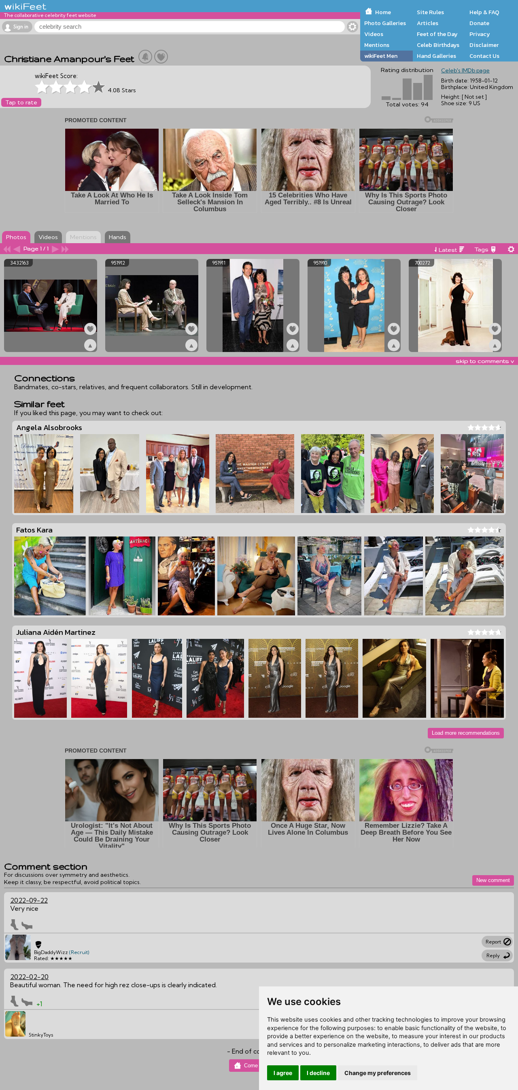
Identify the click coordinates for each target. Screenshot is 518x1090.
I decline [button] (318, 1072)
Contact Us (484, 55)
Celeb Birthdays (438, 44)
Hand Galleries (436, 55)
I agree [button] (283, 1072)
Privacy (479, 34)
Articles (427, 23)
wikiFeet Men (380, 55)
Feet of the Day (437, 34)
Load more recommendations (466, 733)
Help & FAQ (484, 12)
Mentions (376, 44)
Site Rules (430, 12)
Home (383, 12)
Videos (373, 34)
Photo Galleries (385, 23)
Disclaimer (484, 44)
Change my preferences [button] (377, 1072)
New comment (493, 880)
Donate (479, 23)
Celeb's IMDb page (465, 70)
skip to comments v (485, 361)
